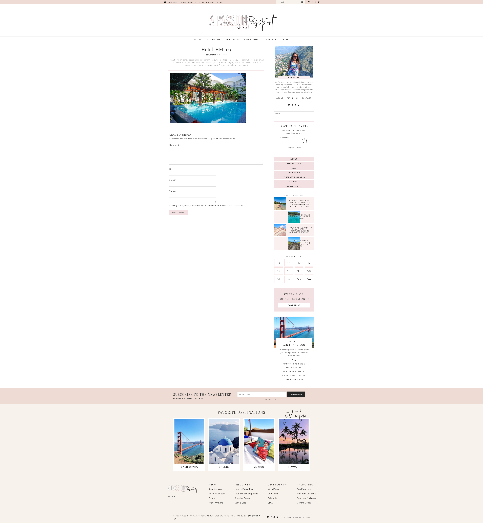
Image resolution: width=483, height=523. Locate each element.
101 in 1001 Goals (217, 494)
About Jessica (216, 489)
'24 (309, 279)
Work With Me (216, 503)
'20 (309, 271)
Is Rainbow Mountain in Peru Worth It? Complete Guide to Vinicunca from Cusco (300, 230)
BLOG (270, 503)
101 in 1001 (292, 98)
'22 (288, 279)
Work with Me (188, 2)
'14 (288, 262)
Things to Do (294, 368)
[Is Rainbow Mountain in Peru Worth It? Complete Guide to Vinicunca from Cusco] (281, 230)
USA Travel (273, 494)
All (294, 360)
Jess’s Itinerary (293, 379)
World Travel (274, 489)
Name (172, 169)
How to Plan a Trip (244, 489)
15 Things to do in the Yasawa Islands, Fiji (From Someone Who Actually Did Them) (300, 203)
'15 (298, 262)
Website (173, 191)
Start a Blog (206, 2)
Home (165, 2)
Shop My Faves (242, 498)
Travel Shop (294, 186)
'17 (278, 271)
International (294, 163)
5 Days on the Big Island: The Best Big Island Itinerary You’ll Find (300, 243)
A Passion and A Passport (241, 20)
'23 (299, 279)
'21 (278, 279)
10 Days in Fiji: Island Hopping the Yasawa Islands (299, 217)
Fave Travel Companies (246, 494)
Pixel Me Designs (301, 517)
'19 (298, 271)
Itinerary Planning (294, 177)
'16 (309, 262)
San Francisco (304, 489)
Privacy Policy (238, 516)
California (294, 173)
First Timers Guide (294, 364)
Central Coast (304, 503)
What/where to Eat (294, 372)
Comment (174, 145)
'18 (288, 271)
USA (294, 168)
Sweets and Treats (293, 376)
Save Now (294, 305)
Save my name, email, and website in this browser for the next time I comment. (206, 205)
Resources (294, 182)
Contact (172, 2)
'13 (278, 262)
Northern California (306, 494)
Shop (219, 2)
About (279, 98)
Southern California (306, 498)
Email (172, 180)
